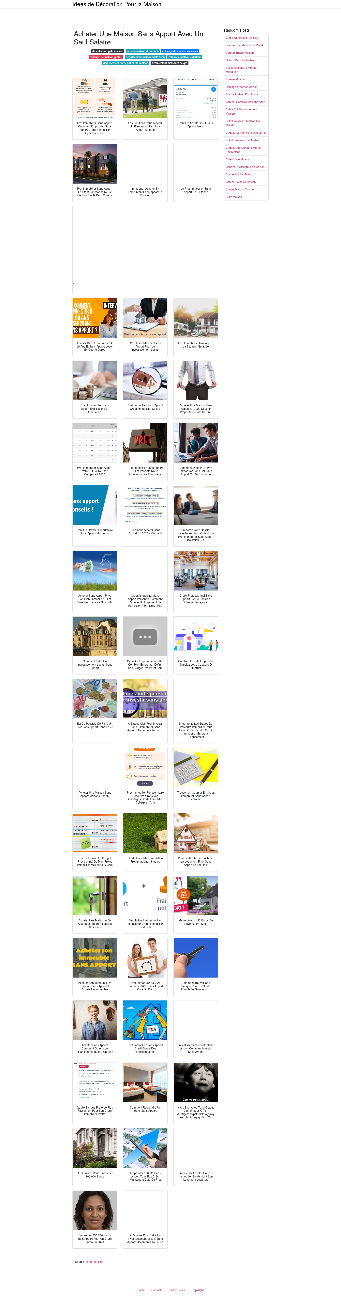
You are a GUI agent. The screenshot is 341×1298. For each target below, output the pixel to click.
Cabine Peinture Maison (241, 182)
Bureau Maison (235, 79)
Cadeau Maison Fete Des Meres (246, 133)
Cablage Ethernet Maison (242, 87)
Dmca (141, 1290)
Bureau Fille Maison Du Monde (245, 45)
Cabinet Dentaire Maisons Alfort (245, 102)
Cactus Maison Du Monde (242, 94)
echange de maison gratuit (106, 57)
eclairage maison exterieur (185, 57)
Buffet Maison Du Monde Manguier (241, 70)
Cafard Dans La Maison (240, 60)
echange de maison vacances (180, 51)
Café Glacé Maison (238, 159)
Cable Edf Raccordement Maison (241, 111)
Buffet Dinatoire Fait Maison (243, 140)
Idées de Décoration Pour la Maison (116, 3)
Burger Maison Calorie (240, 189)
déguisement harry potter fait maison (125, 63)
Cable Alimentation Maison (242, 38)
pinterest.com (94, 1262)
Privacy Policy (176, 1290)
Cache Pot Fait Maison (240, 174)
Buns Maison (234, 197)
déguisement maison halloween (145, 57)
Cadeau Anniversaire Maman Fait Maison (244, 150)
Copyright (198, 1290)
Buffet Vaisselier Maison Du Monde (243, 123)
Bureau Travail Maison (240, 53)
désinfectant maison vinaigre (169, 63)
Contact (156, 1290)
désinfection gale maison (107, 51)
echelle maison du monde (143, 51)
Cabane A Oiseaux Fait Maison (245, 167)
